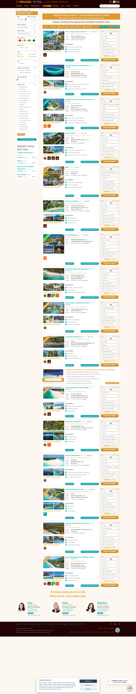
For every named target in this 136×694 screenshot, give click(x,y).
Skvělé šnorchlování (23, 127)
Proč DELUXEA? (35, 6)
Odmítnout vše (88, 685)
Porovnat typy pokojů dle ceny (90, 60)
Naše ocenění (81, 632)
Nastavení (88, 689)
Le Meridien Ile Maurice (75, 337)
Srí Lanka (71, 624)
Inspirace (55, 6)
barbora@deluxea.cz (68, 609)
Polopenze (33, 54)
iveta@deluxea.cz (32, 609)
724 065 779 (81, 143)
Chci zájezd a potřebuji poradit (27, 139)
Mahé (76, 207)
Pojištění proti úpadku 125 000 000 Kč (106, 628)
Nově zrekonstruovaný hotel (25, 107)
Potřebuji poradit (104, 27)
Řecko (82, 624)
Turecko (77, 624)
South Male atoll (80, 239)
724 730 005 (85, 110)
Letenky (68, 6)
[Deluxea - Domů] (23, 1)
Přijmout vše (88, 681)
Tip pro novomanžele (23, 115)
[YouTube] (115, 624)
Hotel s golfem (22, 89)
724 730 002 (84, 429)
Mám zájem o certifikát (112, 383)
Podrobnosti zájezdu (110, 60)
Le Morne (78, 36)
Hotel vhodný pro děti (23, 98)
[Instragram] (119, 624)
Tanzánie (50, 624)
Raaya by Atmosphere (75, 455)
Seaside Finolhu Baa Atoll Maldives (79, 65)
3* (19, 47)
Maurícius (19, 624)
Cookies (112, 632)
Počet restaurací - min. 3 (24, 96)
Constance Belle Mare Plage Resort (79, 269)
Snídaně (21, 54)
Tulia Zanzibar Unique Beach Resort (79, 303)
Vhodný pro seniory (23, 111)
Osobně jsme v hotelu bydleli (25, 70)
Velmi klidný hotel (23, 124)
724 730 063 (86, 211)
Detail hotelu (69, 60)
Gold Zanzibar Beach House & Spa (79, 388)
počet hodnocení (77, 26)
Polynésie (38, 624)
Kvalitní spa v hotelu (23, 129)
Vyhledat (21, 134)
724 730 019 (85, 280)
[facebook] (111, 624)
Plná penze (21, 56)
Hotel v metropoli (22, 122)
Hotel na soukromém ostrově (25, 93)
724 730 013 (84, 175)
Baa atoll (78, 73)
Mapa (83, 36)
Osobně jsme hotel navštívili (25, 72)
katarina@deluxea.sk (103, 609)
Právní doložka (97, 632)
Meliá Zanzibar (72, 133)
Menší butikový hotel (23, 87)
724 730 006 (81, 39)
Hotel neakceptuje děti (24, 100)
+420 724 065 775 (67, 611)
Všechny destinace (23, 27)
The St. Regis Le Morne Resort (77, 32)
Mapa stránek (89, 632)
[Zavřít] (131, 681)
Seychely (31, 624)
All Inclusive (33, 56)
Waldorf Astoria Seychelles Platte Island (81, 99)
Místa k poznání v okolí (24, 118)
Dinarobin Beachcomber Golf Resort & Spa (79, 558)
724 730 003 (84, 77)
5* (27, 47)
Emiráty (44, 624)
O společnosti (73, 632)
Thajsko (65, 624)
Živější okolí (21, 109)
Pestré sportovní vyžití (23, 113)
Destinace (19, 6)
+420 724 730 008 (32, 611)
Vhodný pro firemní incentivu (25, 120)
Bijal (69, 167)
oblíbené (54, 26)
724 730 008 (83, 312)
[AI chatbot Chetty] (130, 688)
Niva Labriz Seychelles (75, 421)
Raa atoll (78, 461)
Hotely (26, 6)
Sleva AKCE (21, 63)
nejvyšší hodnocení (65, 26)
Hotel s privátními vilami (24, 91)
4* (23, 47)
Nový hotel (21, 104)
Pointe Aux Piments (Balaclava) (83, 343)
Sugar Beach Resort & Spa (76, 489)
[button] (116, 33)
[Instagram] (110, 1)
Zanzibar (77, 139)
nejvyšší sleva (88, 26)
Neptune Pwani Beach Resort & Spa (79, 523)
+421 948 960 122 (86, 243)
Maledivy (25, 624)
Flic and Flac (79, 495)
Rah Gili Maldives (73, 235)
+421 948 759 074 (102, 611)
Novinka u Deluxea (23, 102)
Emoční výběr (115, 27)
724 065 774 (82, 568)
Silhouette (78, 426)
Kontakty (76, 6)
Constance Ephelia (73, 201)
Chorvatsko (58, 624)
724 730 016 (82, 533)
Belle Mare (78, 277)
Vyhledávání (106, 632)
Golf (62, 6)
